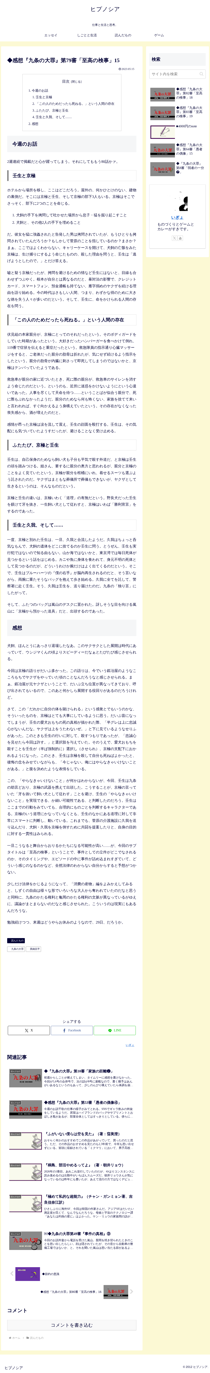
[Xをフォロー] (174, 238)
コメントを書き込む (72, 1325)
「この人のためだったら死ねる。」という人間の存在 (75, 104)
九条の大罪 (17, 949)
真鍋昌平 (35, 949)
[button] (201, 74)
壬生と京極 (44, 97)
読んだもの (17, 940)
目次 (66, 81)
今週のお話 (40, 90)
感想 (35, 124)
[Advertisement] (71, 984)
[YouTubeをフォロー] (180, 238)
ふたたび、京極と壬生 (52, 110)
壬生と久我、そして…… (54, 117)
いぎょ (177, 217)
